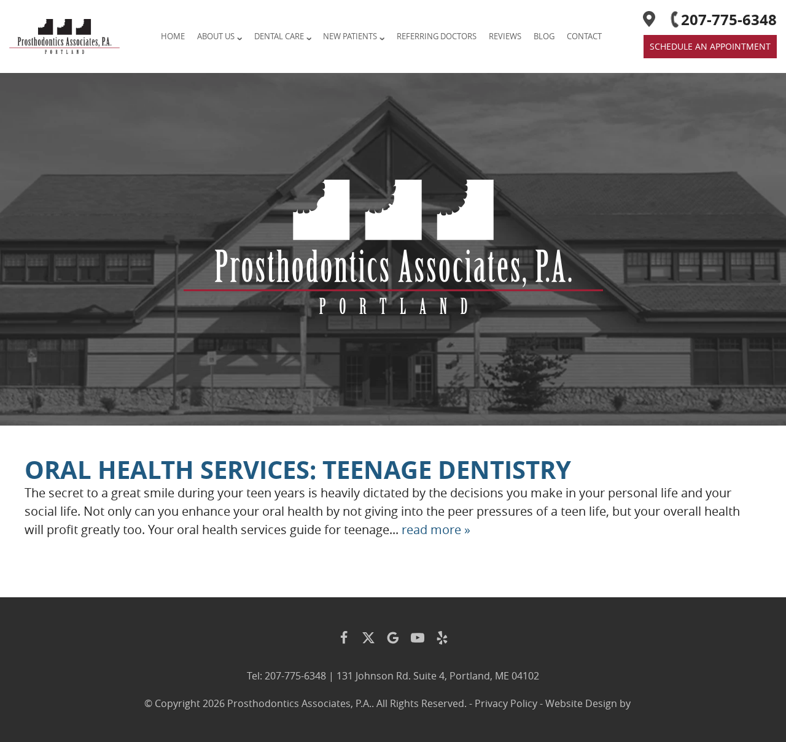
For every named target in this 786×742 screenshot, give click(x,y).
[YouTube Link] (418, 638)
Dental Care (279, 36)
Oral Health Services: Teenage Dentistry (298, 470)
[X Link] (368, 638)
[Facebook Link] (344, 638)
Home (173, 36)
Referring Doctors (437, 36)
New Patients (350, 36)
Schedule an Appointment (710, 46)
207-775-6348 (729, 19)
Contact (584, 36)
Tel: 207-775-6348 (286, 676)
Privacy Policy (506, 703)
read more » (436, 529)
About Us (216, 36)
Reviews (505, 36)
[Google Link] (393, 638)
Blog (544, 36)
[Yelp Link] (442, 638)
